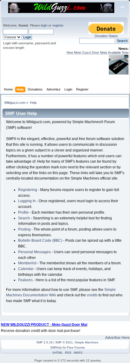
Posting (24, 229)
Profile (23, 212)
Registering (27, 190)
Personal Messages (34, 252)
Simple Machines (86, 342)
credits (92, 295)
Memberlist (27, 263)
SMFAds (56, 347)
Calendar (26, 269)
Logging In (27, 201)
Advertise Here (117, 338)
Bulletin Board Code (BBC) (40, 240)
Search (24, 218)
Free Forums (76, 347)
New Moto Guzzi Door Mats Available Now (97, 52)
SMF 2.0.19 (44, 342)
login (44, 25)
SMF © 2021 (64, 342)
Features (25, 280)
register (57, 25)
